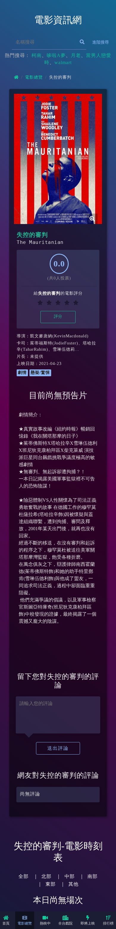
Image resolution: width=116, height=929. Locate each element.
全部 (23, 876)
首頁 (6, 923)
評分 (58, 316)
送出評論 (58, 748)
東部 (51, 884)
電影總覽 (25, 923)
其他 (73, 884)
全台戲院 (65, 923)
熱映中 (45, 923)
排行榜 (108, 923)
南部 (92, 876)
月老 (76, 55)
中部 (70, 876)
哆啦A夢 (56, 55)
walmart (63, 62)
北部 (46, 876)
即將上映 (88, 923)
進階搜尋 (100, 42)
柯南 (37, 55)
